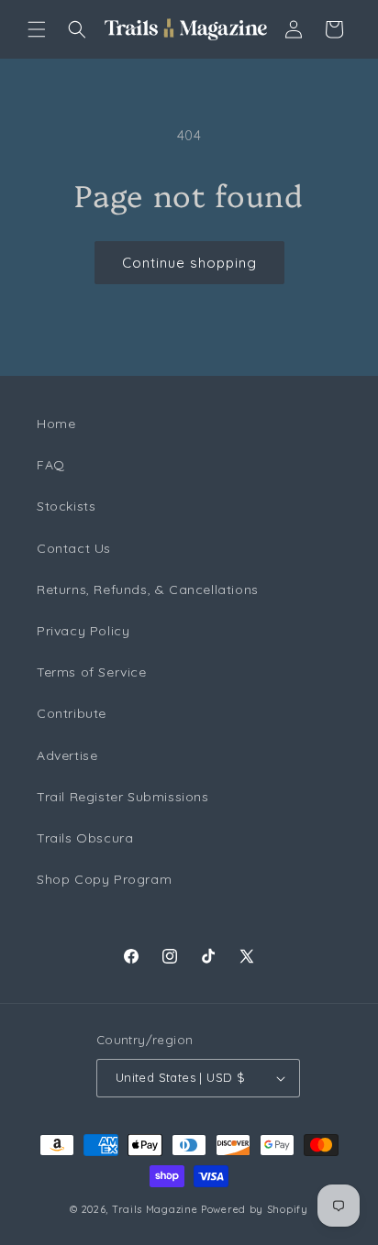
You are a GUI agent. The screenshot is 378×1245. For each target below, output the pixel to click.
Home (56, 423)
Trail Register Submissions (123, 796)
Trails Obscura (85, 838)
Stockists (66, 506)
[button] (37, 29)
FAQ (51, 465)
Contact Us (74, 548)
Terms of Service (92, 672)
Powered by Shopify (254, 1209)
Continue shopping (189, 262)
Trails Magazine (155, 1209)
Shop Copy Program (104, 879)
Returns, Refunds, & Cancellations (148, 589)
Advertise (67, 755)
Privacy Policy (83, 630)
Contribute (71, 713)
